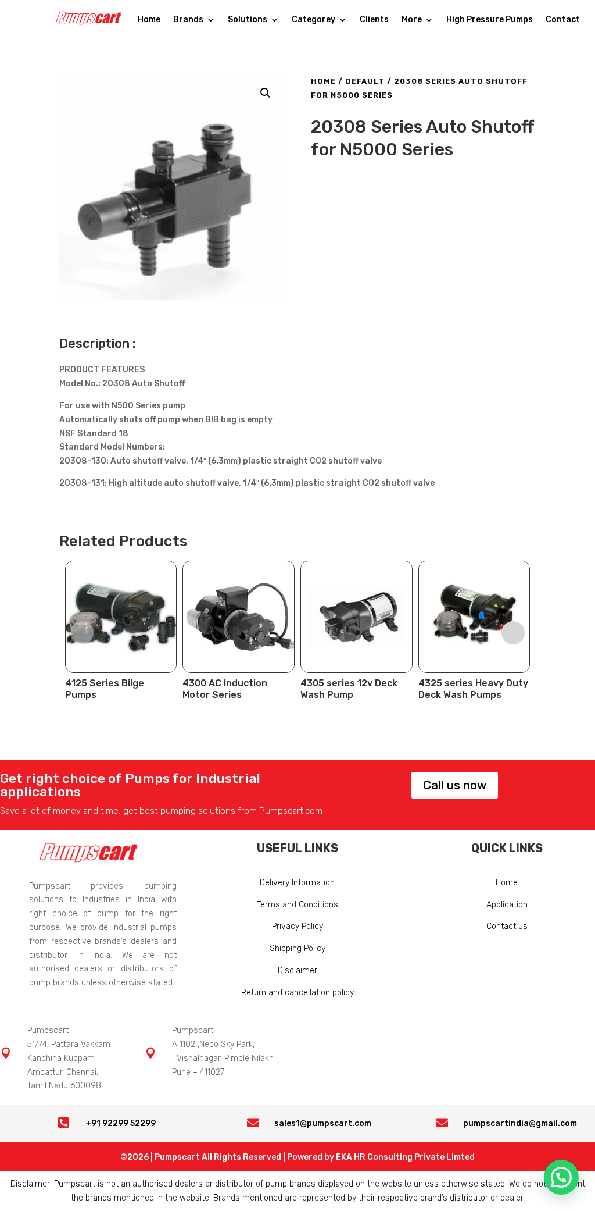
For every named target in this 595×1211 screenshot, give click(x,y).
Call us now (454, 785)
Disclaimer (297, 970)
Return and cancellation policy (297, 993)
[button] (265, 93)
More (412, 20)
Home (149, 20)
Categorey (313, 20)
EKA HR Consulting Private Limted (405, 1157)
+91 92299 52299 (120, 1123)
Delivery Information (297, 883)
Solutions (247, 20)
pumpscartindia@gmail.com (520, 1123)
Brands (188, 20)
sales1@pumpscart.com (322, 1123)
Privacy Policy (297, 926)
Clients (374, 20)
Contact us (507, 926)
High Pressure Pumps (489, 20)
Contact (563, 20)
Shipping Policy (297, 948)
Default (365, 81)
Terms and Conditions (297, 905)
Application (507, 905)
